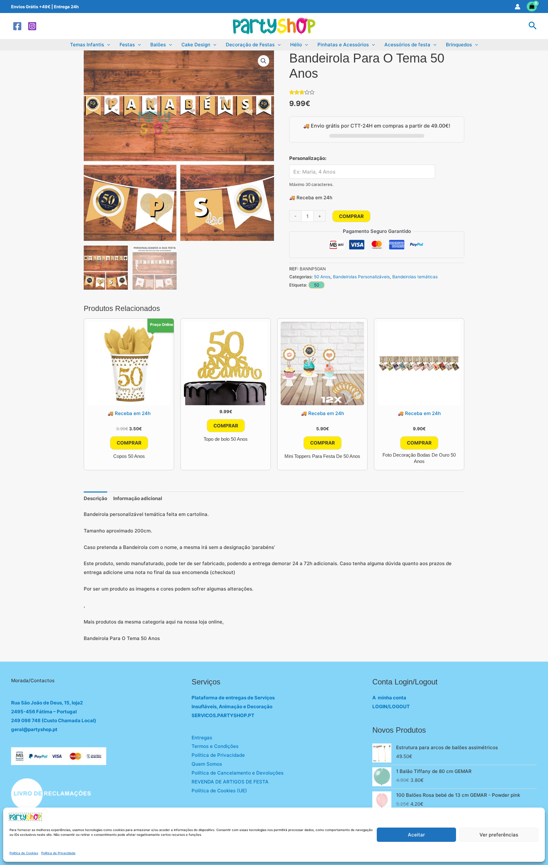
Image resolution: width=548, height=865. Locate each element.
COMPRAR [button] (129, 443)
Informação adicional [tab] (137, 498)
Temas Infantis (87, 45)
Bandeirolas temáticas (415, 276)
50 (316, 284)
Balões (158, 45)
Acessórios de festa (407, 45)
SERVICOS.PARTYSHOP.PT (223, 715)
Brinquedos (459, 45)
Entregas (202, 738)
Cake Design (195, 45)
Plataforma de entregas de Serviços (233, 698)
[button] (532, 26)
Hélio (296, 45)
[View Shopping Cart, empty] (532, 6)
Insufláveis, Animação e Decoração (232, 706)
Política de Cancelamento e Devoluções (238, 773)
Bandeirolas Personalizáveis (361, 276)
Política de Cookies (24, 853)
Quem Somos (207, 764)
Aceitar (416, 835)
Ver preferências (499, 835)
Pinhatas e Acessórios (343, 45)
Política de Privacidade (58, 853)
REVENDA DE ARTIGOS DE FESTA (230, 782)
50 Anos (322, 276)
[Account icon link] (517, 7)
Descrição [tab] (95, 498)
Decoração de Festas (250, 45)
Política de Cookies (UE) (219, 791)
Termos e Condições (215, 746)
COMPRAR (351, 216)
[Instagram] (32, 26)
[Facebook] (17, 26)
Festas (127, 45)
